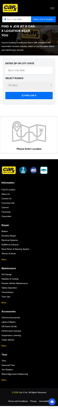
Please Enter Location (29, 149)
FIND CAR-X (30, 95)
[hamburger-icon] (52, 8)
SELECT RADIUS (14, 78)
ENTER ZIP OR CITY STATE (19, 63)
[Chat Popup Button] (52, 401)
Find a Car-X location (43, 19)
